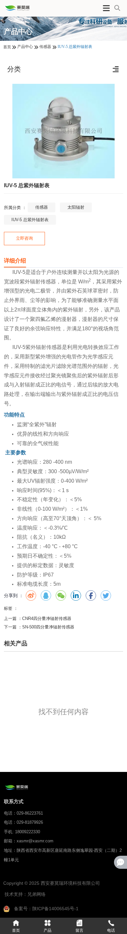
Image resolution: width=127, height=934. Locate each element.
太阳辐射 (75, 207)
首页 (7, 47)
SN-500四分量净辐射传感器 (48, 627)
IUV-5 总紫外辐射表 (30, 219)
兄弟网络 (36, 894)
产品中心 (25, 46)
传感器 (45, 46)
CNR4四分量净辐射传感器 (46, 618)
